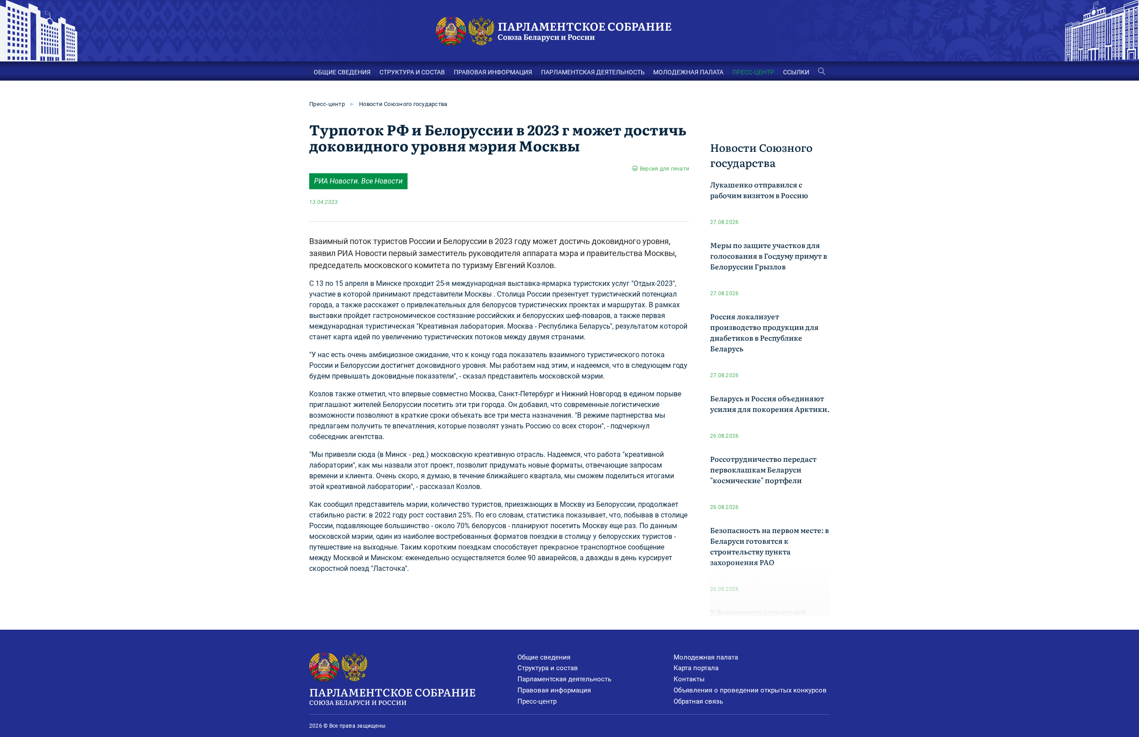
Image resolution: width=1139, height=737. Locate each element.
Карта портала (696, 668)
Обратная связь (698, 701)
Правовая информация (554, 690)
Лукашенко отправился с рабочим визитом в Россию (759, 189)
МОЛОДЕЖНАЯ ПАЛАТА (688, 72)
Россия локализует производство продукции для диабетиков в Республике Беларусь (764, 332)
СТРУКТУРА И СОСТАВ (412, 72)
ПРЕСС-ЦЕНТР (753, 72)
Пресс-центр (327, 104)
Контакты (689, 679)
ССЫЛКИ (796, 72)
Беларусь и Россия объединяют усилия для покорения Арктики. (769, 403)
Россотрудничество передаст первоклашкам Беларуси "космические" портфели (763, 469)
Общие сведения (543, 657)
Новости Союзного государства (403, 104)
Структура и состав (547, 668)
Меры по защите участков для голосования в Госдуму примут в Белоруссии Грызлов (768, 256)
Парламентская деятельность (564, 679)
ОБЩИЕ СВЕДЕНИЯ (342, 72)
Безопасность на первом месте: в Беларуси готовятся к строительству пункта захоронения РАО (769, 546)
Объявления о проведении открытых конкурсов (750, 690)
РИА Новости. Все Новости (358, 181)
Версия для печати (664, 169)
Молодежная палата (706, 657)
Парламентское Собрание (392, 695)
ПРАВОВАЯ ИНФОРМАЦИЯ (493, 72)
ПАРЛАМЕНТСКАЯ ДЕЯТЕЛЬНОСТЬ (593, 72)
